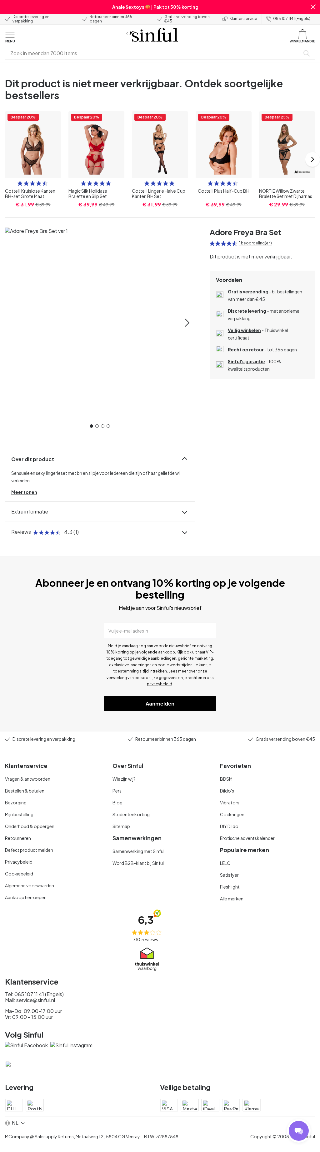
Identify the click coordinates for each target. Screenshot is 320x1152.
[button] (313, 6)
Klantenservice (243, 18)
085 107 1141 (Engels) (291, 18)
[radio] (20, 183)
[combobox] (154, 53)
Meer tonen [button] (24, 492)
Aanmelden (160, 703)
